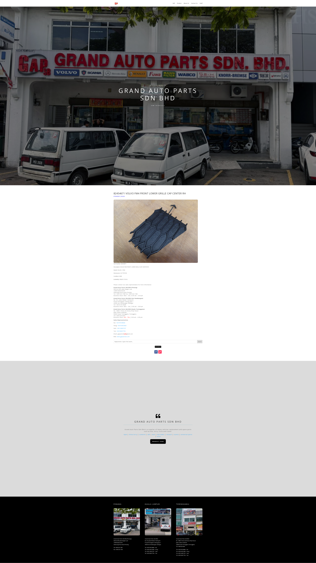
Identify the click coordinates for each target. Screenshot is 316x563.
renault (169, 434)
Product (179, 3)
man (153, 434)
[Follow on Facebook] (156, 352)
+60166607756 (121, 331)
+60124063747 (121, 328)
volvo (159, 436)
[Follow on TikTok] (160, 352)
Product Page (158, 441)
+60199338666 (120, 323)
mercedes (160, 434)
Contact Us (194, 3)
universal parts (186, 434)
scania (176, 434)
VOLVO (123, 196)
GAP (174, 3)
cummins (142, 434)
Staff (201, 3)
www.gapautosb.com (123, 336)
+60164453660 (122, 325)
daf (149, 434)
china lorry (133, 434)
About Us (186, 3)
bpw (125, 434)
